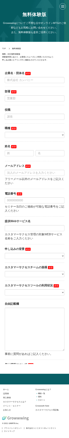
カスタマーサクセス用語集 (47, 410)
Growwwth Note (42, 406)
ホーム (6, 389)
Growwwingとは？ (43, 389)
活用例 (6, 393)
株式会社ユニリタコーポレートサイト (41, 428)
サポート (41, 400)
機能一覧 (41, 393)
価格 (40, 397)
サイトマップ (9, 431)
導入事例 (7, 398)
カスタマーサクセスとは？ (14, 402)
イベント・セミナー (12, 406)
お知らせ (7, 410)
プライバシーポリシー (13, 428)
